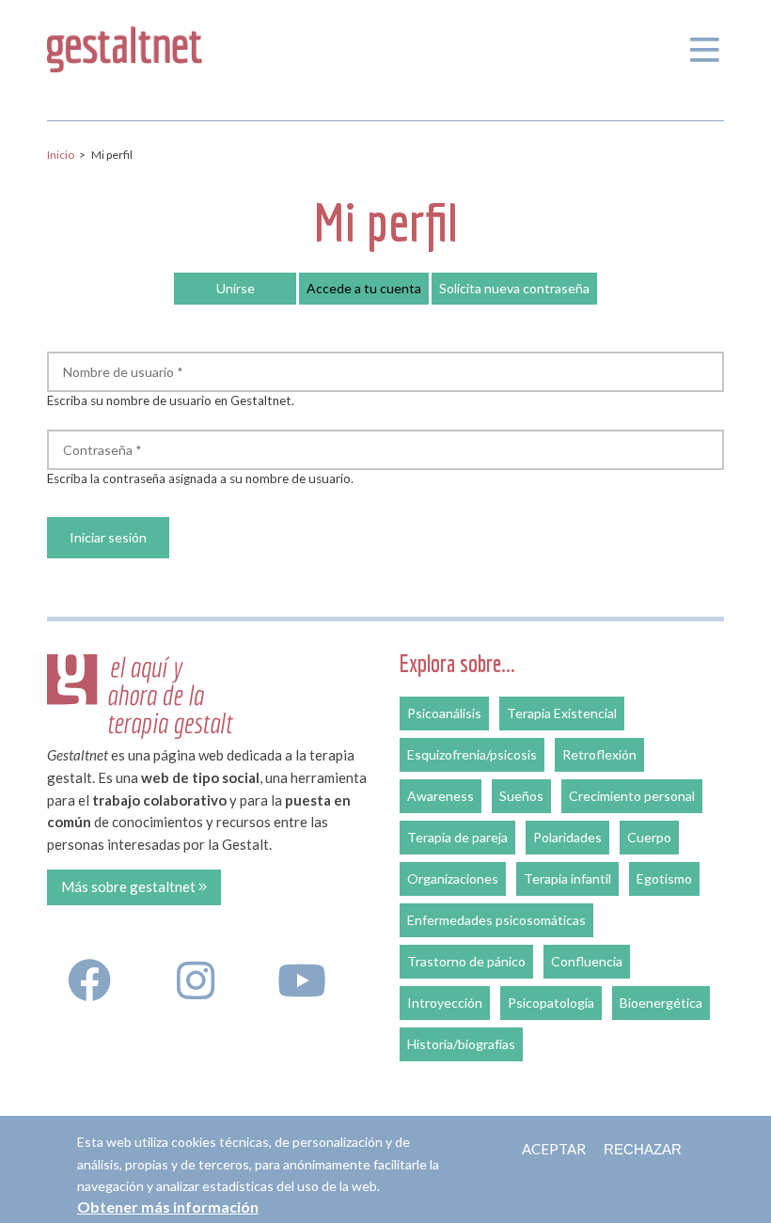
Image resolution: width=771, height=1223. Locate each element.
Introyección (444, 1003)
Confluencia (586, 961)
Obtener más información (168, 1206)
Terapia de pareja (457, 837)
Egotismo (664, 878)
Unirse (235, 288)
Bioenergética (661, 1003)
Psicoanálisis (444, 713)
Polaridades (567, 837)
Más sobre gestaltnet (129, 886)
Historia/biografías (461, 1044)
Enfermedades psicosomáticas (496, 920)
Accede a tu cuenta (368, 288)
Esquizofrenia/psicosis (472, 754)
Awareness (440, 796)
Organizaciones (452, 878)
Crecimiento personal (632, 796)
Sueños (521, 796)
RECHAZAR (643, 1149)
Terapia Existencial (562, 713)
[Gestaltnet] (124, 45)
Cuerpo (649, 837)
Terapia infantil (567, 878)
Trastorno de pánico (466, 961)
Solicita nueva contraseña (514, 288)
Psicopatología (551, 1003)
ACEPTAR (554, 1148)
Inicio (60, 155)
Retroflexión (599, 754)
